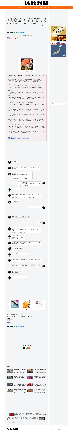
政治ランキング (9, 320)
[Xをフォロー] (24, 348)
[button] (66, 103)
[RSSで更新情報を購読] (29, 348)
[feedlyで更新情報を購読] (27, 348)
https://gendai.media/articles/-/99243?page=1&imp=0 (18, 138)
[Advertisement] (27, 14)
